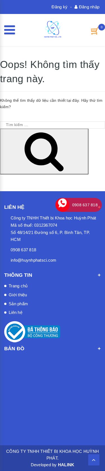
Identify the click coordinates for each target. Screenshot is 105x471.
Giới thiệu (18, 294)
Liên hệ (15, 312)
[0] (95, 31)
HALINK (66, 464)
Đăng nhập (88, 6)
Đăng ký (59, 6)
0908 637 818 (23, 249)
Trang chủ (18, 285)
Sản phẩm (18, 303)
